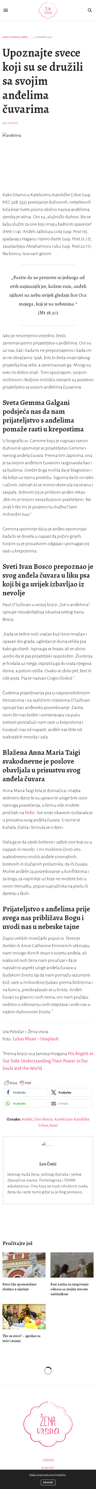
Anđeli (27, 1119)
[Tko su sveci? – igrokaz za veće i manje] (24, 1316)
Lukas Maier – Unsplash (36, 1039)
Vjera (24, 37)
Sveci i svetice (10, 37)
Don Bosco (43, 1119)
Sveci (53, 1125)
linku (30, 812)
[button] (25, 1092)
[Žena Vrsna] (48, 10)
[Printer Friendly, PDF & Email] (17, 1083)
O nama (48, 1460)
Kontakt (48, 1468)
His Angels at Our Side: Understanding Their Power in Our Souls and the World (48, 1061)
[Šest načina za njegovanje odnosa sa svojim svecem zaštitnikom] (72, 1265)
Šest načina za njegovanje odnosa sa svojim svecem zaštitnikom (69, 1289)
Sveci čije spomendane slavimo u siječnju (19, 1287)
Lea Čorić (12, 123)
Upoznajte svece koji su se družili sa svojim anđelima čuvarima (42, 81)
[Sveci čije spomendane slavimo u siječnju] (24, 1265)
